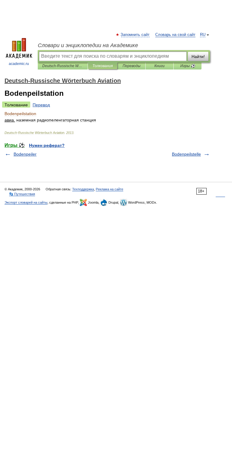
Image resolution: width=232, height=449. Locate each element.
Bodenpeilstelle (186, 154)
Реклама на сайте (109, 189)
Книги (159, 66)
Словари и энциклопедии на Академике (88, 45)
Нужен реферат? (47, 145)
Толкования (102, 66)
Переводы (131, 66)
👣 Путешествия (22, 194)
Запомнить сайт (135, 35)
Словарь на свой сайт (175, 35)
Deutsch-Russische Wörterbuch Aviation (62, 66)
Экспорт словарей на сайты (26, 202)
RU (202, 35)
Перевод (41, 104)
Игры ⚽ (187, 66)
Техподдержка (83, 189)
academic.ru (19, 64)
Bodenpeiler (25, 154)
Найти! (198, 56)
